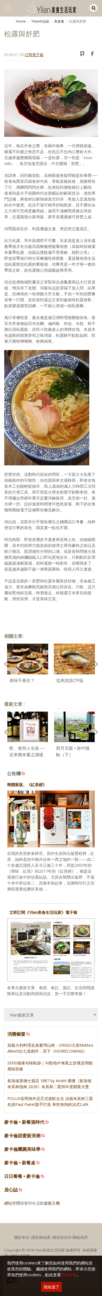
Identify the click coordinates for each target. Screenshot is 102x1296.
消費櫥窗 (16, 1034)
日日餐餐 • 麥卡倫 (22, 1176)
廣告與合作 (62, 1237)
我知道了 (52, 1287)
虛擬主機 (52, 1203)
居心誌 (11, 1189)
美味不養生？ (22, 680)
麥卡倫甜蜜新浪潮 (22, 1135)
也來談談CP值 (69, 680)
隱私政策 (69, 1274)
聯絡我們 (80, 1237)
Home (21, 21)
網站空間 (12, 1203)
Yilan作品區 (40, 21)
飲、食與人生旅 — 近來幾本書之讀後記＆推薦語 (26, 754)
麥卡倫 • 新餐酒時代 (24, 1122)
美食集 (59, 21)
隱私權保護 (41, 1237)
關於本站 (21, 1237)
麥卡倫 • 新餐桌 (19, 1162)
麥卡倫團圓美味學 (22, 1149)
